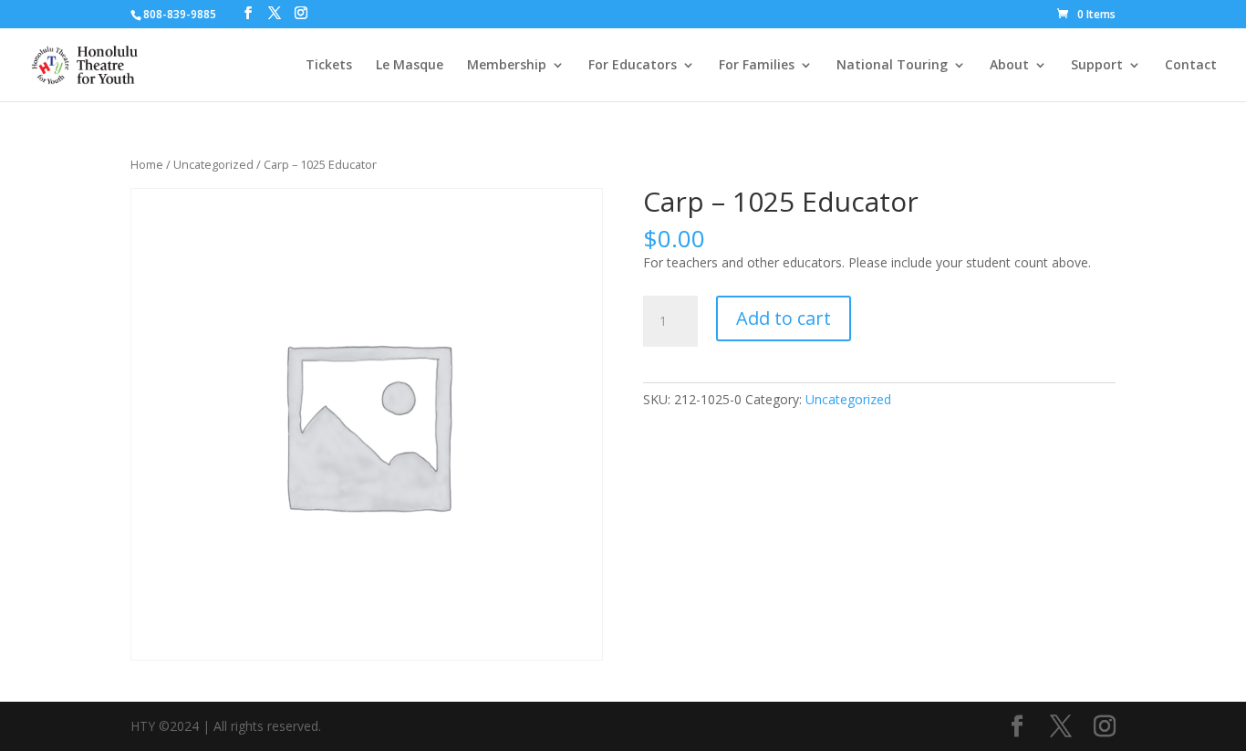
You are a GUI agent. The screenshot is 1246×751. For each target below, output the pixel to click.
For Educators (632, 65)
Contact (1191, 65)
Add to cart (783, 318)
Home (146, 164)
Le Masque (409, 65)
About (1009, 65)
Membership (506, 65)
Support (1097, 65)
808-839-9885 (179, 14)
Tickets (329, 65)
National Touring (892, 65)
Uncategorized (213, 164)
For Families (756, 65)
